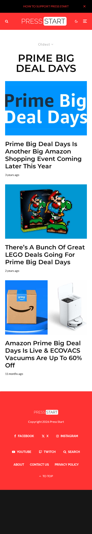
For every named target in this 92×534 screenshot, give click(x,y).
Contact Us (39, 464)
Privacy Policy (67, 464)
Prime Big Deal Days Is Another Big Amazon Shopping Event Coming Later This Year (43, 155)
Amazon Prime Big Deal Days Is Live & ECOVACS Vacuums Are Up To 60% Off (43, 354)
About (19, 464)
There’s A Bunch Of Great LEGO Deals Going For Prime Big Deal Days (45, 255)
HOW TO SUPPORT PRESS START (46, 6)
